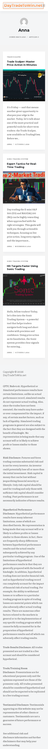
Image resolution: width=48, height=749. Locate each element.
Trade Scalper (14, 57)
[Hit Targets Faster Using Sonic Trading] (24, 290)
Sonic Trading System (17, 159)
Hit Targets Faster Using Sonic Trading (22, 268)
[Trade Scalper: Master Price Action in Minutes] (24, 85)
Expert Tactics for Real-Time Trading (22, 165)
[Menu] (44, 5)
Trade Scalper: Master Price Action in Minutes (22, 63)
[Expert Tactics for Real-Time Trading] (24, 187)
